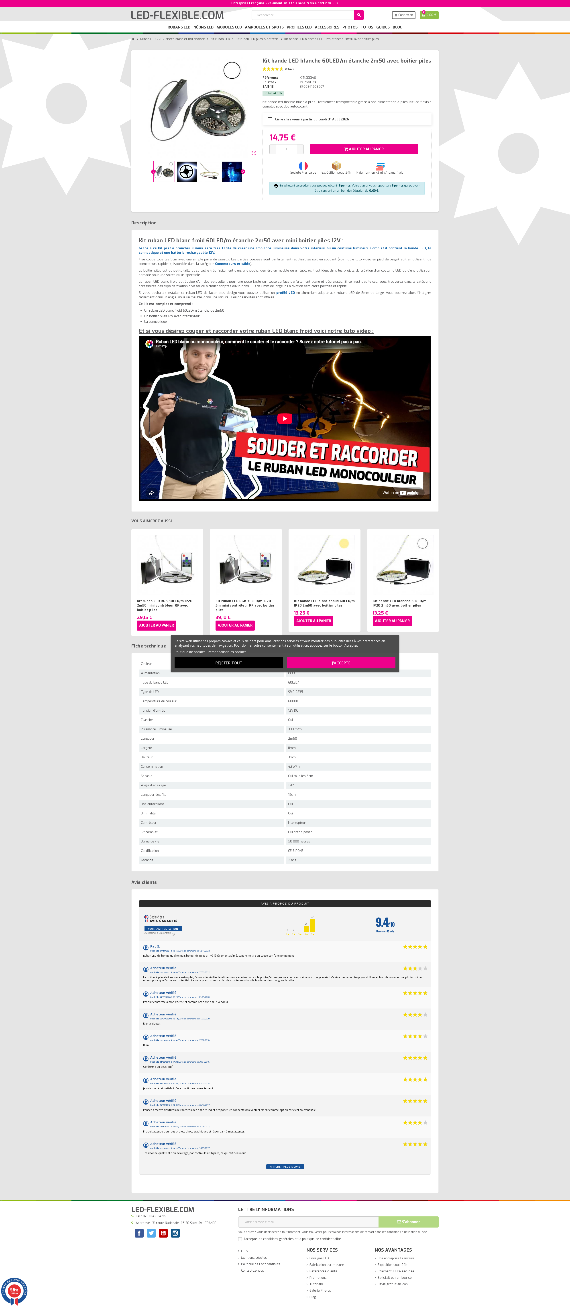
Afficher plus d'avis (285, 1166)
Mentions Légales (254, 1258)
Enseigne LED (319, 1258)
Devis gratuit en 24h (393, 1284)
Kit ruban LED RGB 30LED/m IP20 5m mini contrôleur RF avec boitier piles (245, 605)
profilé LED (285, 292)
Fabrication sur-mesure (326, 1265)
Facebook (139, 1233)
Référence (271, 78)
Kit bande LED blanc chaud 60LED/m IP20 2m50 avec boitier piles (324, 603)
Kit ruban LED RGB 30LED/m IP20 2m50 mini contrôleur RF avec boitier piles (164, 605)
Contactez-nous (252, 1270)
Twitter (151, 1234)
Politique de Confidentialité (260, 1264)
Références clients (323, 1271)
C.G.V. (245, 1251)
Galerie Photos (320, 1291)
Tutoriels (316, 1284)
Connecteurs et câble (232, 264)
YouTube (163, 1234)
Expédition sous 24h (392, 1265)
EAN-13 (268, 87)
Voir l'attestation (163, 928)
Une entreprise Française (396, 1258)
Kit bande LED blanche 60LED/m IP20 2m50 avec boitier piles (400, 603)
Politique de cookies (190, 651)
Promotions (318, 1278)
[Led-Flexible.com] (177, 15)
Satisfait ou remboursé (395, 1278)
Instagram (175, 1234)
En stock (269, 82)
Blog (312, 1297)
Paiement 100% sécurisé (396, 1271)
